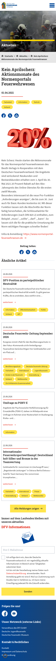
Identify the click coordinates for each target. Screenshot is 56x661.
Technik (36, 102)
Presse (36, 491)
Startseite (9, 56)
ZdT (19, 314)
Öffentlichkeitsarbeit (27, 310)
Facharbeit (8, 102)
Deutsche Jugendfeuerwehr (14, 631)
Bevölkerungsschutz (13, 366)
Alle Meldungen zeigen (26, 508)
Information (22, 102)
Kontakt (5, 648)
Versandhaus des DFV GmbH (14, 627)
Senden (28, 591)
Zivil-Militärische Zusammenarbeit (18, 383)
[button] (5, 656)
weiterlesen (8, 302)
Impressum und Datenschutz (14, 651)
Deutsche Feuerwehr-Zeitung (36, 366)
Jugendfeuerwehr (41, 370)
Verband (7, 107)
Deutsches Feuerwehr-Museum (15, 634)
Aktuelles (23, 56)
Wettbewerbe (22, 379)
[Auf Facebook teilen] (3, 115)
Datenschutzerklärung (16, 573)
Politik (43, 310)
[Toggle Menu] (52, 5)
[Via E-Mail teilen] (16, 115)
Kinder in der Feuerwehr (14, 375)
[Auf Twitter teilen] (10, 115)
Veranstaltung (34, 375)
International (24, 370)
